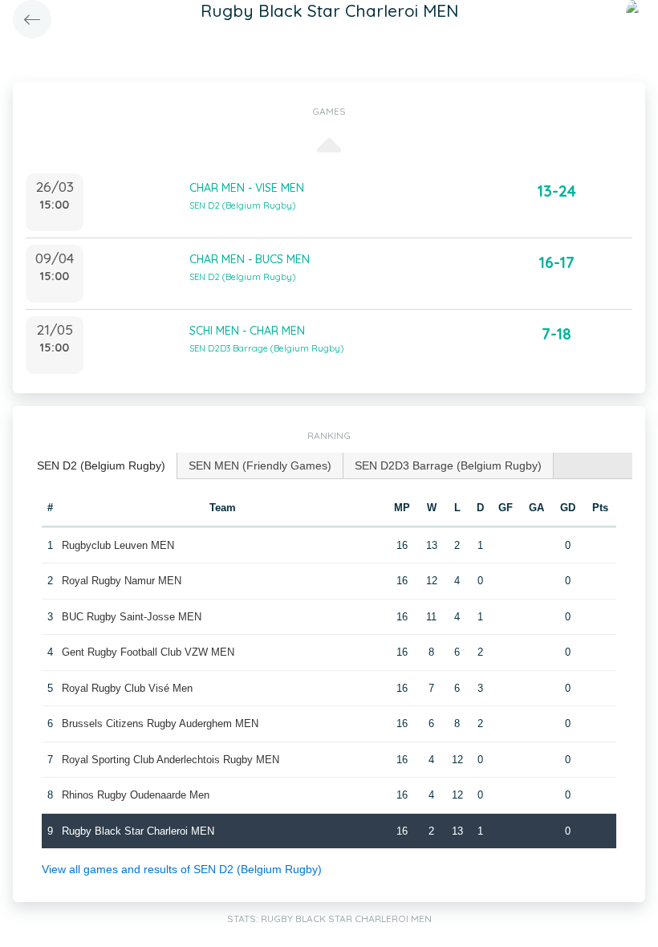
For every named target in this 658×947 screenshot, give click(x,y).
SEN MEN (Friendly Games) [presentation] (260, 465)
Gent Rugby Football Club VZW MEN (148, 652)
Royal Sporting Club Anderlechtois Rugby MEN (170, 760)
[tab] (101, 466)
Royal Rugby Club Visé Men (127, 688)
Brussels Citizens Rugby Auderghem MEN (160, 723)
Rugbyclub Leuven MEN (118, 545)
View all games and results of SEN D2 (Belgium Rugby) (182, 869)
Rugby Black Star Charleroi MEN (138, 831)
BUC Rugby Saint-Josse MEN (131, 617)
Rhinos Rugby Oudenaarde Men (135, 795)
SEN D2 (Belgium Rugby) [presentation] (101, 465)
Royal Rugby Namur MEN (121, 581)
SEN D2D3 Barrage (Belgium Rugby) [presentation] (448, 465)
